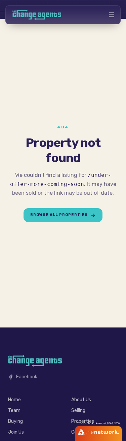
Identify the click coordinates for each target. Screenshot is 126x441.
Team (14, 410)
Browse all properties (59, 215)
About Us (81, 400)
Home (14, 400)
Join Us (16, 432)
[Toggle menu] (112, 15)
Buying (15, 421)
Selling (78, 410)
